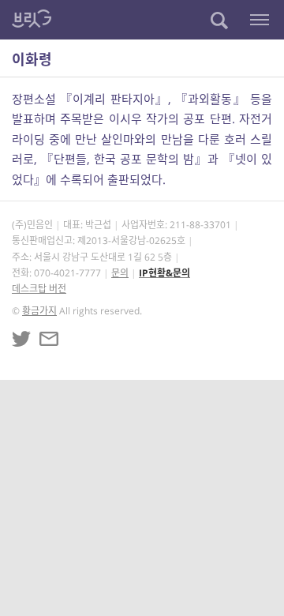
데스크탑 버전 (39, 288)
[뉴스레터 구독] (48, 338)
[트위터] (21, 338)
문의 (120, 273)
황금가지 (39, 310)
